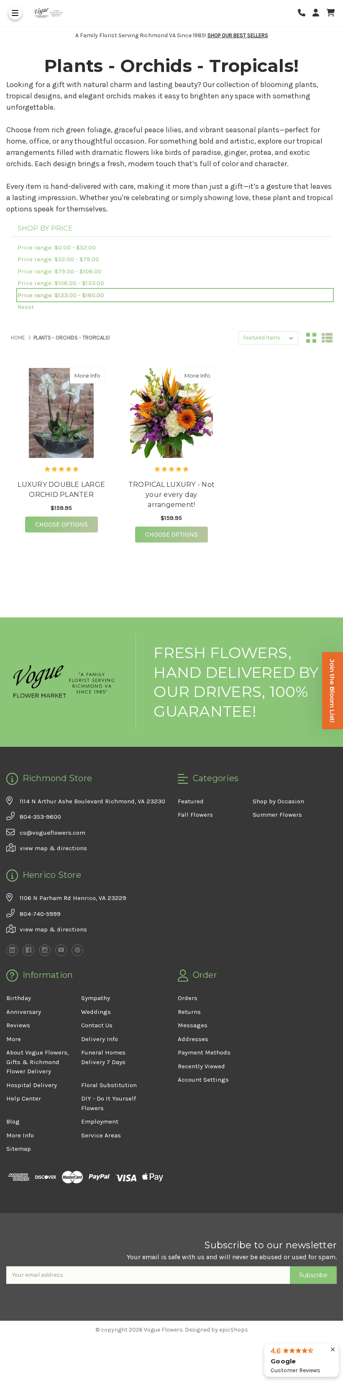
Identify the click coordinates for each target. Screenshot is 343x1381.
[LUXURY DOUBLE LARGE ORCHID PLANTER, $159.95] (61, 413)
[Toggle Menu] (15, 13)
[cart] (330, 13)
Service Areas (101, 1135)
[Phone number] (304, 13)
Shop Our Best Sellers (237, 35)
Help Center (23, 1098)
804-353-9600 (40, 816)
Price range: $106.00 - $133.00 (61, 283)
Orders (187, 998)
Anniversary (23, 1012)
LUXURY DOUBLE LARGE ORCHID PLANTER (61, 490)
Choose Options (66, 524)
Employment (99, 1121)
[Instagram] (45, 950)
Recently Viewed (201, 1066)
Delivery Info (99, 1039)
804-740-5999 (40, 914)
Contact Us (97, 1025)
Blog (13, 1121)
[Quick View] (96, 375)
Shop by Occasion (278, 801)
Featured (191, 801)
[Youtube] (61, 950)
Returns (189, 1012)
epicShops (233, 1329)
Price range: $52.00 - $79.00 (58, 259)
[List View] (327, 337)
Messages (192, 1025)
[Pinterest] (77, 950)
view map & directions (53, 848)
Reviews (18, 1025)
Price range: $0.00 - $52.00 (57, 247)
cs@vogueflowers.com (52, 832)
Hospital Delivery (31, 1085)
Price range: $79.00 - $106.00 (60, 271)
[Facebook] (28, 950)
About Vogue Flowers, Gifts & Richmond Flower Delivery (37, 1062)
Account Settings (203, 1079)
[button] (332, 690)
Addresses (193, 1039)
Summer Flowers (277, 814)
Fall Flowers (195, 814)
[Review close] (333, 1349)
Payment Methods (204, 1052)
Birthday (18, 998)
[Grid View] (311, 338)
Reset (26, 307)
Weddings (96, 1012)
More (13, 1039)
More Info (89, 375)
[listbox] (268, 338)
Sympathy (95, 998)
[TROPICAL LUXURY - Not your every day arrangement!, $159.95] (171, 413)
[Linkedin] (12, 950)
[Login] (318, 13)
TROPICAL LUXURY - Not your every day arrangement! (171, 495)
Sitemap (18, 1148)
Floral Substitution (109, 1085)
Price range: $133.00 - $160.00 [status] (61, 295)
